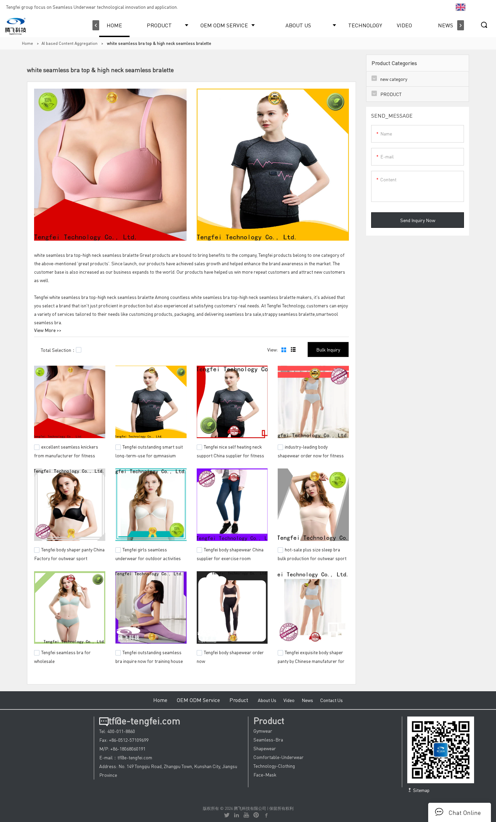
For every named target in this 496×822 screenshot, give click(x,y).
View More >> (47, 330)
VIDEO (404, 25)
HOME (114, 25)
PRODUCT (159, 25)
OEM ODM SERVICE (224, 25)
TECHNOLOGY (365, 25)
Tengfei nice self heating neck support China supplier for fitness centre (230, 454)
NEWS (445, 25)
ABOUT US (298, 25)
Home (27, 43)
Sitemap (421, 790)
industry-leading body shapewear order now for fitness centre (311, 454)
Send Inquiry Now (417, 220)
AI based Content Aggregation (70, 43)
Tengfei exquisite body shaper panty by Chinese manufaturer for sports (311, 660)
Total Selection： (58, 350)
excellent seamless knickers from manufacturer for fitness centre (66, 454)
